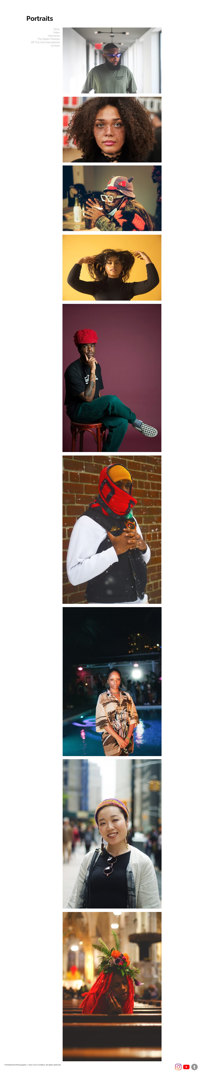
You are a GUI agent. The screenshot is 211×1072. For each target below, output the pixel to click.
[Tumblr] (194, 1067)
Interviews (54, 35)
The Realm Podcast (48, 39)
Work (57, 29)
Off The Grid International (45, 42)
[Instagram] (178, 1067)
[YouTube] (186, 1067)
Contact (55, 45)
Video (56, 32)
